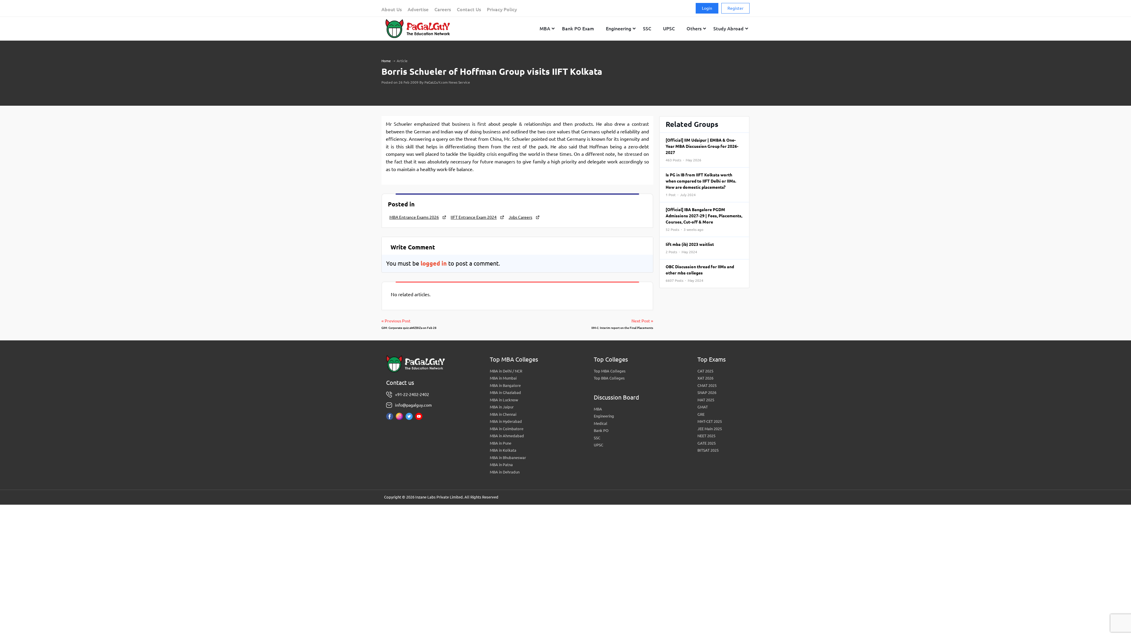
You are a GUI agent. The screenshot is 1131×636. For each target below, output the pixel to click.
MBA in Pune (500, 443)
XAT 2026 (705, 378)
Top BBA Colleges (609, 378)
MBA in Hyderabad (506, 421)
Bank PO (601, 430)
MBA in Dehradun (505, 472)
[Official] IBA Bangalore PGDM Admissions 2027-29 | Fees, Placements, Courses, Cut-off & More (704, 219)
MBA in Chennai (503, 414)
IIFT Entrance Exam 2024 (474, 217)
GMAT (702, 407)
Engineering (604, 416)
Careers (442, 9)
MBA (598, 409)
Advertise (418, 9)
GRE (701, 414)
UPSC (598, 445)
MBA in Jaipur (502, 407)
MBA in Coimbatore (506, 429)
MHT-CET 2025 (709, 421)
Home (386, 61)
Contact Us (469, 9)
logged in (434, 263)
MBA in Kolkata (503, 450)
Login (707, 8)
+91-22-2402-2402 (412, 394)
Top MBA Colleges (610, 371)
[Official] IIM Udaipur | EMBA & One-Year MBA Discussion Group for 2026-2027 (702, 150)
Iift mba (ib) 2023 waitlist (690, 248)
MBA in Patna (501, 465)
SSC (597, 438)
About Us (391, 9)
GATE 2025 (706, 443)
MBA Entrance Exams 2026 (414, 217)
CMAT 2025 (707, 385)
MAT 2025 (705, 400)
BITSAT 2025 (708, 450)
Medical (600, 423)
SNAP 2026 (706, 392)
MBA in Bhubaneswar (508, 458)
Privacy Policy (502, 9)
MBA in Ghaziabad (505, 392)
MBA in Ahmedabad (507, 436)
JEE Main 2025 (709, 429)
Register (735, 8)
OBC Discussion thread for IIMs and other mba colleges (700, 273)
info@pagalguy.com (413, 405)
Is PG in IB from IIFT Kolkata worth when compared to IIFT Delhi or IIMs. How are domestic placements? (701, 185)
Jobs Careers (520, 217)
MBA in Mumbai (503, 378)
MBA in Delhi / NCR (506, 371)
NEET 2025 (706, 436)
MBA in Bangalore (505, 385)
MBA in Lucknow (504, 400)
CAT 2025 (705, 371)
